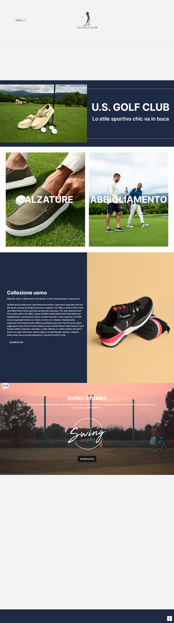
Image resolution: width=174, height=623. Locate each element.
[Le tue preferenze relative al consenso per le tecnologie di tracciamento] (169, 618)
